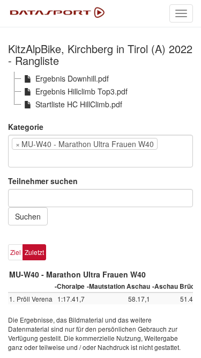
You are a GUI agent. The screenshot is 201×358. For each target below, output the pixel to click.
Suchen (28, 216)
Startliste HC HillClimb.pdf (78, 104)
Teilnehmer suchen (43, 181)
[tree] (100, 91)
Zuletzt (34, 252)
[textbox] (27, 158)
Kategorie (25, 126)
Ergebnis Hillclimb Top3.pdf (81, 91)
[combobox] (100, 151)
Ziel (15, 252)
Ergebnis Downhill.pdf (72, 78)
